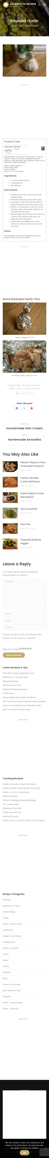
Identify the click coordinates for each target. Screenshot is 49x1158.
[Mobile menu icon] (44, 4)
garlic (23, 393)
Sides (18, 385)
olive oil (30, 393)
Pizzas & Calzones (11, 948)
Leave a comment (32, 388)
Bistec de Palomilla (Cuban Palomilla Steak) (22, 705)
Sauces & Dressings (11, 984)
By (31, 385)
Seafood (6, 972)
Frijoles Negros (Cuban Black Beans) (32, 495)
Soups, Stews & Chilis (12, 924)
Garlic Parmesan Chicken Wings (16, 709)
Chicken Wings (9, 911)
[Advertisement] (24, 109)
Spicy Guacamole (28, 508)
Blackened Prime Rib (12, 685)
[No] (45, 1148)
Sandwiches (8, 930)
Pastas (6, 954)
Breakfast (7, 899)
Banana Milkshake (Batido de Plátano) (19, 697)
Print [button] (43, 149)
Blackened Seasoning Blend (15, 689)
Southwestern (9, 942)
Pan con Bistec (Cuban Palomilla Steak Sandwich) (24, 701)
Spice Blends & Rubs (12, 990)
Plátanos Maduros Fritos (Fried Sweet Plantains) (33, 464)
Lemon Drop (8, 693)
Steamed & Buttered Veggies (30, 541)
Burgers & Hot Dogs (12, 936)
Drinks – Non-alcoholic (13, 1002)
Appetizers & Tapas (11, 905)
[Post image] (10, 466)
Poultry (6, 966)
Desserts (7, 996)
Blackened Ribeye (10, 681)
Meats (5, 960)
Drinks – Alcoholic (10, 1008)
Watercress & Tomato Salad (15, 677)
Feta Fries (25, 524)
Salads (5, 918)
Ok (24, 1152)
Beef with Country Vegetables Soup (18, 673)
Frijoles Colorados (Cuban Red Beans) (30, 479)
